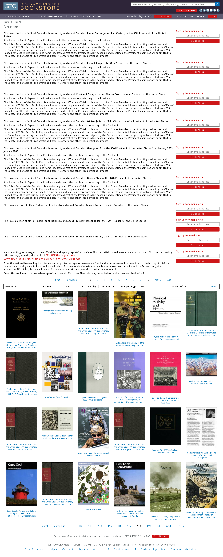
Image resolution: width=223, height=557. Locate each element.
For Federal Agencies (150, 549)
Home (6, 21)
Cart (212, 16)
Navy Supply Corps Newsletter (57, 397)
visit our (186, 10)
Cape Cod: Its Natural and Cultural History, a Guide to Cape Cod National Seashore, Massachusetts (21, 513)
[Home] (32, 8)
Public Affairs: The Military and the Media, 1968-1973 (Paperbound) (129, 344)
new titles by (147, 16)
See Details (161, 536)
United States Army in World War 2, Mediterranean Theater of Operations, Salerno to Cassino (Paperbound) (201, 514)
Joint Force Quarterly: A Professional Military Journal (93, 454)
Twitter (204, 10)
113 (90, 525)
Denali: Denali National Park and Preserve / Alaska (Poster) (201, 382)
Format (47, 286)
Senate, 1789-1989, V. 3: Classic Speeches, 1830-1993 (165, 451)
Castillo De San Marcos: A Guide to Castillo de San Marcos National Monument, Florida (129, 513)
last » (170, 279)
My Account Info (90, 549)
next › (158, 279)
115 (110, 525)
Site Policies (34, 549)
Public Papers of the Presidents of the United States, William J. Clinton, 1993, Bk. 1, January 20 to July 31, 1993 (57, 501)
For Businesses (119, 549)
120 (158, 525)
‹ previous (71, 279)
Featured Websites (184, 549)
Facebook (200, 10)
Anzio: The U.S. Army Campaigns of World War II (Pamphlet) (165, 517)
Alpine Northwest (93, 509)
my (184, 16)
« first (56, 279)
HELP (201, 16)
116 (119, 525)
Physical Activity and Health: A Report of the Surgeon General (165, 338)
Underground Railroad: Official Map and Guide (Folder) (58, 312)
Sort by (92, 286)
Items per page (128, 286)
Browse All (16, 16)
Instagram (207, 10)
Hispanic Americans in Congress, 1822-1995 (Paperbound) (93, 398)
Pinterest (214, 10)
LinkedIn (218, 10)
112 (80, 525)
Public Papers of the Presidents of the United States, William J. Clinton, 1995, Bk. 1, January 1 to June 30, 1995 (93, 331)
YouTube (211, 10)
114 (100, 525)
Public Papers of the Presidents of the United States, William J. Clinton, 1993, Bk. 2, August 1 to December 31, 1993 (129, 447)
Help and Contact (61, 549)
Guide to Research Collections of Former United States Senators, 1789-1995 (165, 400)
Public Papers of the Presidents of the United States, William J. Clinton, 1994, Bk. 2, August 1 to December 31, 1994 (21, 391)
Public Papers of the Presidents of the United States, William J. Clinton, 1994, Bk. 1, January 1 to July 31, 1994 (21, 447)
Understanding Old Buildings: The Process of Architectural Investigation (201, 455)
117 (129, 525)
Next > (214, 286)
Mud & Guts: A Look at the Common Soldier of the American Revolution (57, 437)
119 (149, 525)
